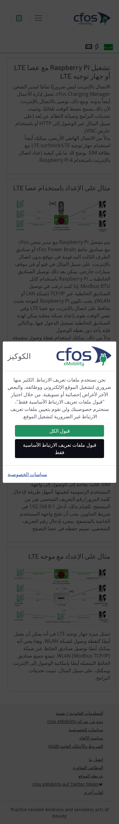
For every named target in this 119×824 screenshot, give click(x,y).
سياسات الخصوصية (27, 474)
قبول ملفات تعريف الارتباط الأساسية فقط (59, 449)
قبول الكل (59, 430)
